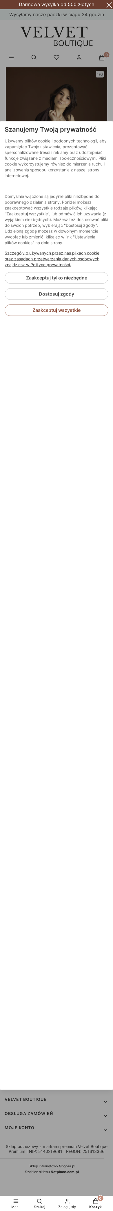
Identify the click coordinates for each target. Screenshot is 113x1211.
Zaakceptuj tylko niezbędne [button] (56, 278)
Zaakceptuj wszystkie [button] (56, 310)
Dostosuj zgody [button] (56, 294)
